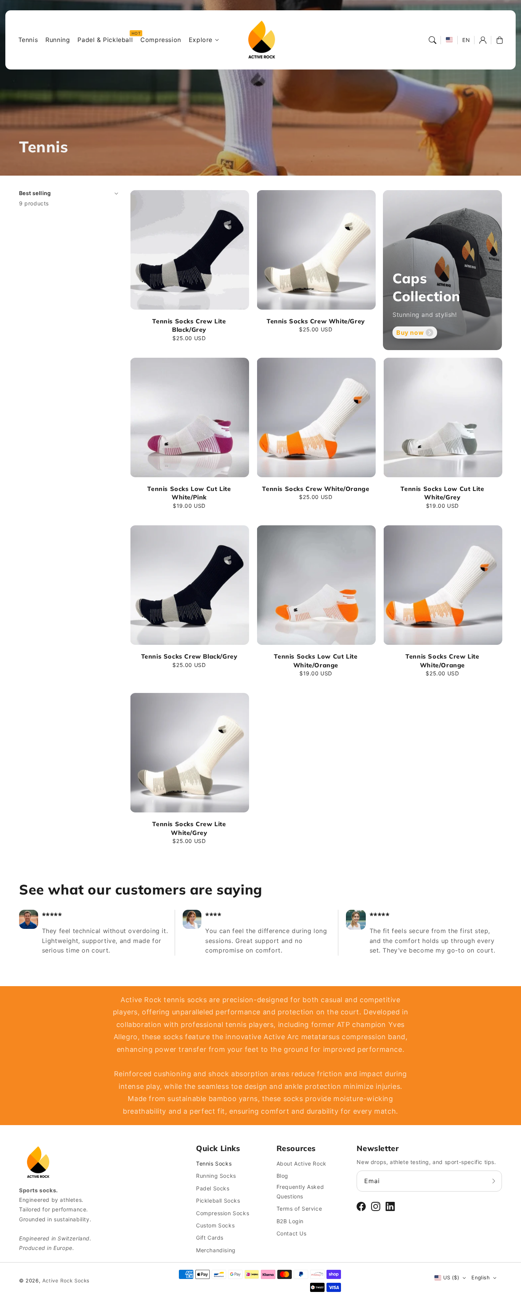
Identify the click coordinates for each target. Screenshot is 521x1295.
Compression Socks (222, 1213)
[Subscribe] (493, 1181)
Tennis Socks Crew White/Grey (316, 321)
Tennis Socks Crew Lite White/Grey (189, 828)
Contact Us (292, 1233)
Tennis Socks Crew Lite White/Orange (442, 660)
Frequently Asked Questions (300, 1192)
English (480, 1277)
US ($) (451, 1277)
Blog (282, 1175)
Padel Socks (213, 1188)
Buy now (410, 332)
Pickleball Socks (218, 1200)
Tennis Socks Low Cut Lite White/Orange (315, 660)
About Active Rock (301, 1163)
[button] (432, 40)
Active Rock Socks (66, 1280)
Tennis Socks (214, 1163)
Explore (200, 40)
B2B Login (290, 1221)
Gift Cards (210, 1237)
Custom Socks (215, 1225)
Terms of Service (299, 1208)
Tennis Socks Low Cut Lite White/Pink (189, 493)
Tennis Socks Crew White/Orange (315, 488)
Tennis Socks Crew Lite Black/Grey (189, 325)
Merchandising (216, 1250)
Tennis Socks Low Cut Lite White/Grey (442, 493)
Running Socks (216, 1175)
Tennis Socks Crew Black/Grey (189, 656)
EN (466, 40)
